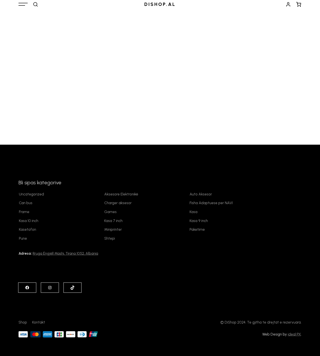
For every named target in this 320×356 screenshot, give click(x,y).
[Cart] (299, 4)
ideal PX (294, 334)
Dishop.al (160, 4)
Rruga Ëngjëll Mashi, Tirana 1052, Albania (65, 253)
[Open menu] (23, 4)
